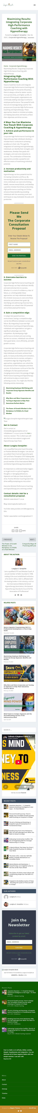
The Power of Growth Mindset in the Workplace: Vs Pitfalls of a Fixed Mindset (18, 411)
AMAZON (14, 975)
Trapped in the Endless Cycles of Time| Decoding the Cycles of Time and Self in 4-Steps (21, 882)
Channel (23, 793)
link (28, 433)
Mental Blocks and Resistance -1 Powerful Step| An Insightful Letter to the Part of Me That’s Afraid (21, 865)
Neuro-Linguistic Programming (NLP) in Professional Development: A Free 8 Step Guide (18, 628)
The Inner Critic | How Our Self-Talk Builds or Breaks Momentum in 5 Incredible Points (20, 857)
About (4, 1080)
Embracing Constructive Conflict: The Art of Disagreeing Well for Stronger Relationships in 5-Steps (21, 840)
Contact (4, 1084)
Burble (21, 975)
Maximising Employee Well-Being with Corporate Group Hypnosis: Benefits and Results (20, 390)
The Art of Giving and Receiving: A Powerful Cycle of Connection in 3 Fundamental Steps (20, 823)
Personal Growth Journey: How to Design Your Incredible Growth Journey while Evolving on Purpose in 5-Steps (21, 815)
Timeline (4, 1093)
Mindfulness (17, 1014)
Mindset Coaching (19, 996)
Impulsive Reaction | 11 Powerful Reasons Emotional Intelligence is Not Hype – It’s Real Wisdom (21, 807)
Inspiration (28, 1033)
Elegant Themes (15, 1108)
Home (6, 66)
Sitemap (4, 1089)
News (3, 1098)
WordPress (32, 1108)
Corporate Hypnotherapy (17, 37)
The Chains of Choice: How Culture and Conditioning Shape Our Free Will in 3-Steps (21, 874)
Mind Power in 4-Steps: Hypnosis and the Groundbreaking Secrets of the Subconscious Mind (18, 715)
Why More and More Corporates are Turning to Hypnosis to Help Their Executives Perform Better (18, 400)
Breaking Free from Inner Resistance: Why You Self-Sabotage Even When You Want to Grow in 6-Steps (21, 832)
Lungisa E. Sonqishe (19, 35)
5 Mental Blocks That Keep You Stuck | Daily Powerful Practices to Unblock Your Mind (21, 849)
